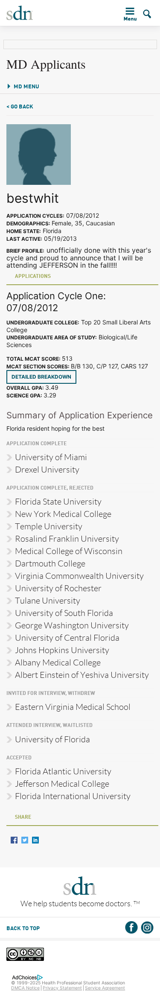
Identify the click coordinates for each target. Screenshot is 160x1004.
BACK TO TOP (23, 928)
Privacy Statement (62, 988)
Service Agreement (105, 988)
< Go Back (19, 107)
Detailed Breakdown (41, 377)
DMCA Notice (25, 988)
